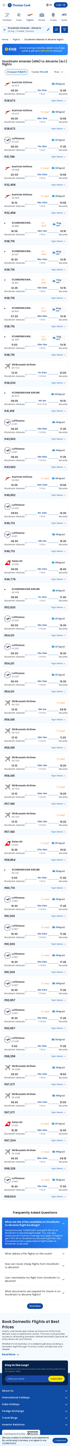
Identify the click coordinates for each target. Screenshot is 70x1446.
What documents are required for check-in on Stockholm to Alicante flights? (33, 1293)
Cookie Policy (9, 1443)
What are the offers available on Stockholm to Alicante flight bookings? (32, 1223)
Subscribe (56, 1378)
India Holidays (11, 1404)
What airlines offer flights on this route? (28, 1253)
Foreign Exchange (13, 1411)
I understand (60, 1440)
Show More (35, 1306)
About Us (7, 1390)
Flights (30, 20)
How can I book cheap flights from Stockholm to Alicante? (32, 1265)
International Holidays (16, 1397)
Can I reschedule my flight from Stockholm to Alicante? (32, 1279)
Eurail (64, 20)
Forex (19, 20)
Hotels (41, 20)
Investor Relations (13, 1424)
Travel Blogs (10, 1417)
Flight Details (57, 101)
